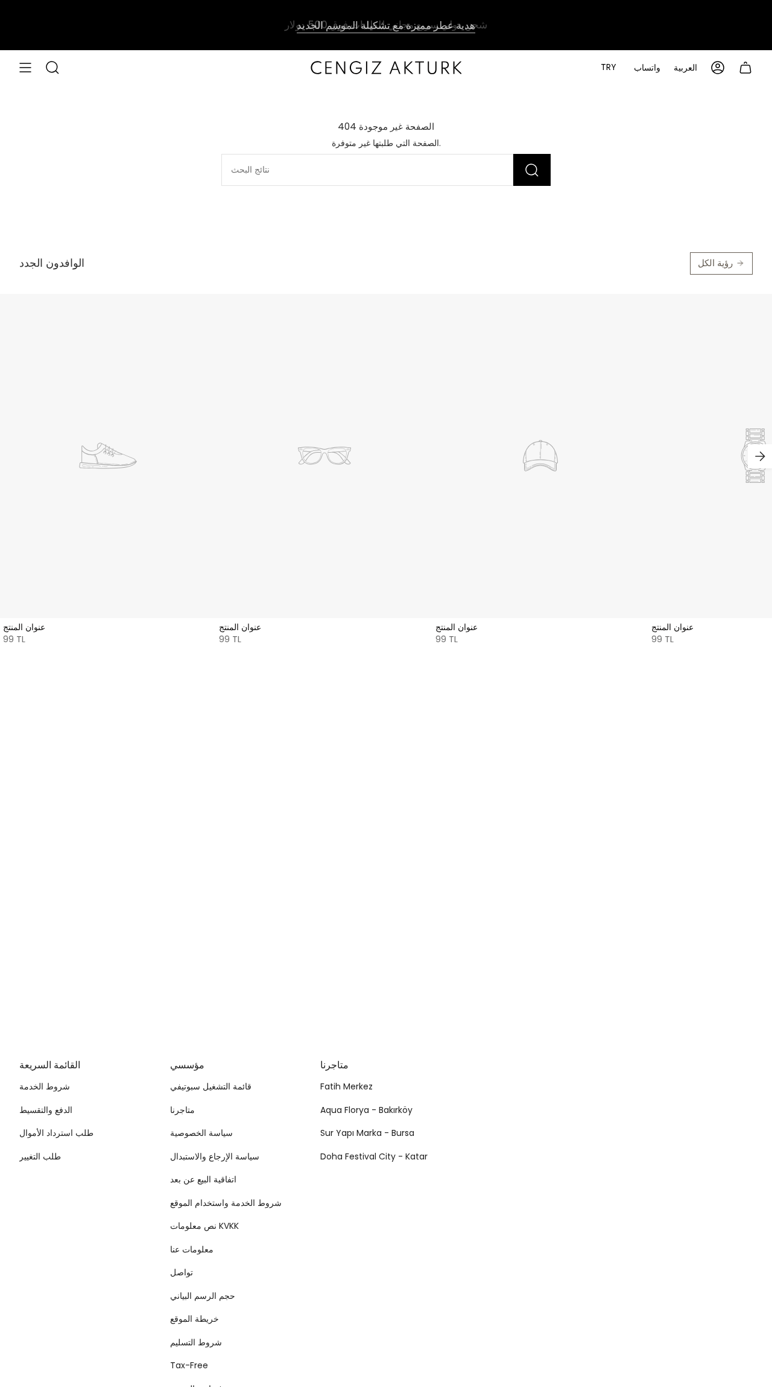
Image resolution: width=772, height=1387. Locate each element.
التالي (760, 456)
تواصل (181, 1272)
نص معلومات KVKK (204, 1226)
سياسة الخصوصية (201, 1133)
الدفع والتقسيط (45, 1110)
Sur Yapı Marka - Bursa (367, 1133)
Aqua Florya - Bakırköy (366, 1110)
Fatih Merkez (346, 1086)
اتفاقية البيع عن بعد (203, 1179)
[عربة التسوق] (745, 67)
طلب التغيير (40, 1156)
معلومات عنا (192, 1249)
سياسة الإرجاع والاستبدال (214, 1156)
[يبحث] (532, 170)
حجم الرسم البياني (202, 1296)
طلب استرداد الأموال (56, 1133)
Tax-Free (189, 1365)
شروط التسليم (196, 1342)
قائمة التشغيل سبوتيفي (211, 1086)
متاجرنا (182, 1110)
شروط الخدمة (44, 1086)
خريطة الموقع (194, 1319)
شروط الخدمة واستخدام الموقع (226, 1203)
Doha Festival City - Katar (374, 1156)
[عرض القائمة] (25, 67)
